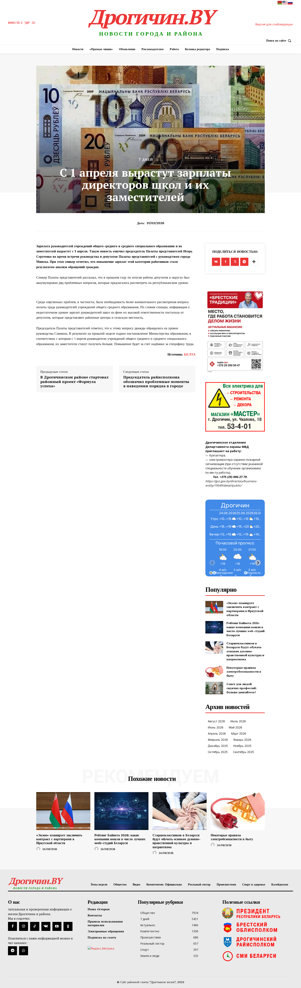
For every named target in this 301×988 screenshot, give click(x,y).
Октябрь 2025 (218, 752)
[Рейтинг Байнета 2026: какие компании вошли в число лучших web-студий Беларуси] (214, 627)
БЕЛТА (190, 354)
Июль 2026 (238, 721)
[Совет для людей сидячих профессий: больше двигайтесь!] (214, 688)
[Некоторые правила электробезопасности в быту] (214, 671)
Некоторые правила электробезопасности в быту (243, 671)
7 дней (145, 159)
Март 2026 (238, 733)
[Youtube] (56, 926)
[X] (235, 262)
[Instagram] (23, 926)
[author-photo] (39, 849)
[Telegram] (244, 262)
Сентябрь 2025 (243, 752)
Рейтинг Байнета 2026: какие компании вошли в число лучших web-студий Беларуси (245, 629)
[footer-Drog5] (256, 942)
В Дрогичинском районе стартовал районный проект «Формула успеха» (74, 381)
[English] (285, 2)
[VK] (216, 262)
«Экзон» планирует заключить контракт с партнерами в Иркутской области (244, 609)
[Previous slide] (212, 563)
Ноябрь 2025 (242, 745)
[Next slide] (258, 563)
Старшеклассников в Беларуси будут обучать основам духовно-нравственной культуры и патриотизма (245, 651)
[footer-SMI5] (256, 956)
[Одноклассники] (67, 926)
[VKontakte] (45, 926)
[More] (254, 262)
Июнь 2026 (215, 727)
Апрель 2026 (217, 733)
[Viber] (23, 950)
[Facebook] (225, 262)
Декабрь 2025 (218, 745)
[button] (279, 40)
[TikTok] (34, 926)
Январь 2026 (242, 739)
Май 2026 (235, 727)
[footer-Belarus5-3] (256, 913)
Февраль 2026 (218, 739)
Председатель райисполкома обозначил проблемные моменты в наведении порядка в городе (156, 381)
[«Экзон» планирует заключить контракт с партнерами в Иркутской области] (214, 607)
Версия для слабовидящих (274, 24)
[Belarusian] (279, 2)
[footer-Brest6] (256, 927)
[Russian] (290, 2)
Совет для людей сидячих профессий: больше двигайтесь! (241, 688)
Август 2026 (216, 721)
